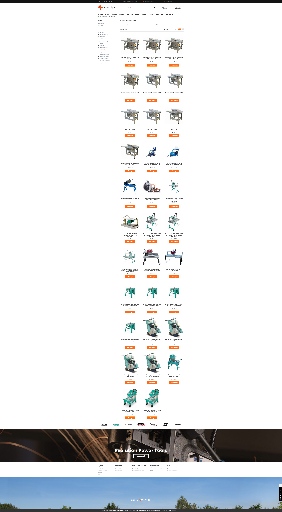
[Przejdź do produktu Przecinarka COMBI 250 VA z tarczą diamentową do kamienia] (130, 222)
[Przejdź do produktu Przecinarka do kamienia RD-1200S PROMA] (174, 257)
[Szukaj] (154, 7)
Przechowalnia (118, 470)
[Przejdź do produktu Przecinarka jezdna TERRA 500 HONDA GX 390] (130, 363)
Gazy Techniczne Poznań (155, 467)
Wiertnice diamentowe (105, 60)
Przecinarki (102, 49)
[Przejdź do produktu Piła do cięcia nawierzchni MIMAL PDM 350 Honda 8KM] (152, 151)
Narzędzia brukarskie (104, 54)
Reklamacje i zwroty (102, 467)
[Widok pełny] (183, 29)
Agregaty (100, 30)
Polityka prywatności (172, 470)
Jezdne (102, 51)
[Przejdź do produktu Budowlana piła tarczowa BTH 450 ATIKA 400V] (174, 46)
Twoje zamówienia (119, 467)
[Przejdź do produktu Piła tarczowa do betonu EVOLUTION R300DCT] (152, 187)
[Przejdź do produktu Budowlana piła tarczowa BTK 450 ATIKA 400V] (130, 116)
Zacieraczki (102, 36)
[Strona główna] (109, 8)
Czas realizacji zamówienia (138, 470)
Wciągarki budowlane (104, 41)
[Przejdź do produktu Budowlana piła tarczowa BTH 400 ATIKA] (130, 46)
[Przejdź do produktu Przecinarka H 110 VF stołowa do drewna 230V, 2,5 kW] (130, 292)
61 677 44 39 (102, 1)
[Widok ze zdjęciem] (179, 29)
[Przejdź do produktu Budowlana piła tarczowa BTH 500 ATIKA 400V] (130, 81)
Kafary (101, 43)
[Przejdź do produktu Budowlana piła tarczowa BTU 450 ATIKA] (174, 116)
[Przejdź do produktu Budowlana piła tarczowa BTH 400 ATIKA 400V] (152, 46)
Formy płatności (136, 467)
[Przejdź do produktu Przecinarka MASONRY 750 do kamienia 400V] (152, 398)
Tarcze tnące (102, 40)
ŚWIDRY (101, 38)
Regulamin (100, 472)
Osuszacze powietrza (104, 58)
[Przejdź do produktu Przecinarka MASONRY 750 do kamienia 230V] (130, 398)
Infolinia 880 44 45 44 (149, 1)
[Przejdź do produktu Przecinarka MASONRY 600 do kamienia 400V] (174, 363)
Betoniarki (102, 45)
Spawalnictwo (101, 25)
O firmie (169, 468)
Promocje (100, 63)
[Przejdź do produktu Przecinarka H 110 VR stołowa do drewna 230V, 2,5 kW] (174, 292)
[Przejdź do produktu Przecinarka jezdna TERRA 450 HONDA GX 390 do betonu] (152, 328)
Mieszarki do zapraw (104, 47)
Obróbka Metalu (101, 27)
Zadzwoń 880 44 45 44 (141, 500)
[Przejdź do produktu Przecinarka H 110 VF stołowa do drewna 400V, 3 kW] (152, 292)
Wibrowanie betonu (104, 34)
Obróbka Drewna (101, 23)
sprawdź (141, 456)
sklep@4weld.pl (169, 1)
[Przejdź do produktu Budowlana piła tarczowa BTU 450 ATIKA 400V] (130, 151)
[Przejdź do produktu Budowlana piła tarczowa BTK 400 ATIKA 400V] (174, 81)
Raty (99, 474)
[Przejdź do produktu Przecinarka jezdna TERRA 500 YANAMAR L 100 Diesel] (152, 363)
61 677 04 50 (109, 1)
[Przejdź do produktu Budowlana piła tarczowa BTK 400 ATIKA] (152, 81)
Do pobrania (100, 468)
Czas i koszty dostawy (137, 468)
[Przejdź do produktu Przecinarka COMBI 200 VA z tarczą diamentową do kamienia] (174, 187)
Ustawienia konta (119, 468)
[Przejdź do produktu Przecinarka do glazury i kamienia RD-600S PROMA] (152, 257)
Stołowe (103, 52)
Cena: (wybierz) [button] (157, 24)
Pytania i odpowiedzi (102, 470)
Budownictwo (101, 32)
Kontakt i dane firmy (171, 467)
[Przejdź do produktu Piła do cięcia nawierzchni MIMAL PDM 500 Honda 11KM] (174, 151)
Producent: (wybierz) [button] (125, 24)
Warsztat (100, 29)
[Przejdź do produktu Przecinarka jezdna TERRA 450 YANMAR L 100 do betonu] (174, 328)
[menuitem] (105, 14)
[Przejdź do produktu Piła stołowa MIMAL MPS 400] (130, 187)
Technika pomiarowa (104, 56)
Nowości (100, 62)
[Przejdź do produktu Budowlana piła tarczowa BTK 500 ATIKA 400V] (152, 116)
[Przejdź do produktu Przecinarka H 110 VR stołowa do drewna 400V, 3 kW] (130, 328)
